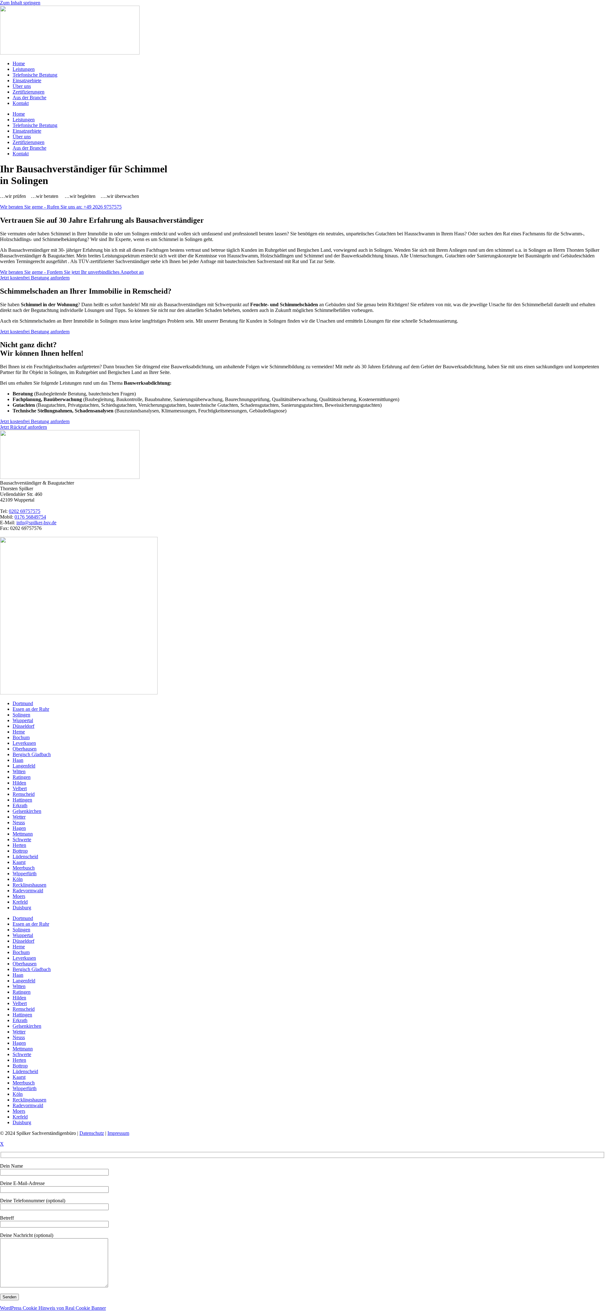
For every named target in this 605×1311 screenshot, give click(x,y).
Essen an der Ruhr (31, 709)
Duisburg (22, 907)
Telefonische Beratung (35, 75)
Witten (19, 771)
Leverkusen (24, 743)
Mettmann (23, 834)
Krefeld (20, 902)
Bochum (21, 737)
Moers (19, 896)
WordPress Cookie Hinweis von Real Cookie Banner (53, 1308)
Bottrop (20, 851)
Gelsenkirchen (27, 811)
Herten (19, 845)
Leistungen (24, 69)
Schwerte (22, 839)
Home (19, 63)
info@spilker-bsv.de (36, 522)
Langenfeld (24, 765)
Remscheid (24, 794)
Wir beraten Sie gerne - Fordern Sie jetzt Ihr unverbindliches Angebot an (72, 272)
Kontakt (21, 103)
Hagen (19, 828)
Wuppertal (23, 720)
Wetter (19, 816)
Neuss (19, 822)
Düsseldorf (23, 726)
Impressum (118, 1133)
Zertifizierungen (28, 92)
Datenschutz (91, 1133)
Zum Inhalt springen (20, 2)
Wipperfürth (25, 873)
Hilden (19, 782)
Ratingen (22, 777)
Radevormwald (28, 890)
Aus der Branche (29, 97)
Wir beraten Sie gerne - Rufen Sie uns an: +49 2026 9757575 (61, 207)
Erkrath (20, 805)
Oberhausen (25, 748)
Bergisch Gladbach (32, 754)
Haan (18, 760)
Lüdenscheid (25, 856)
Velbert (20, 788)
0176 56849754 (30, 517)
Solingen (21, 714)
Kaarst (19, 862)
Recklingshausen (29, 885)
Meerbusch (24, 868)
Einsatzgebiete (27, 80)
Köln (18, 879)
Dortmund (23, 703)
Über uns (22, 86)
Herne (19, 731)
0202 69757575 (24, 511)
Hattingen (22, 799)
